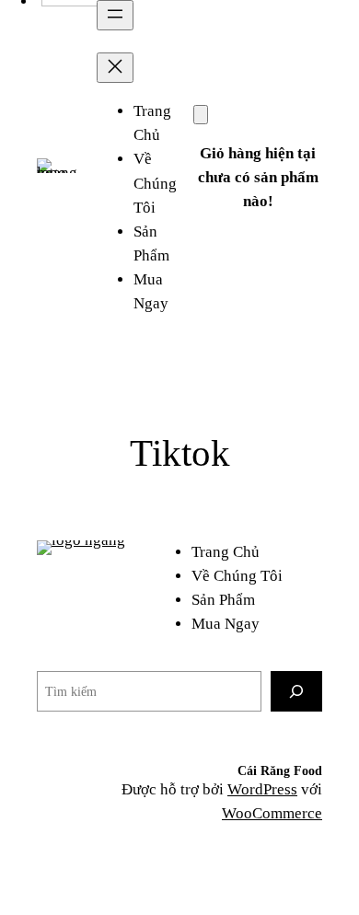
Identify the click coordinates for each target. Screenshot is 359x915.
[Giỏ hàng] (200, 114)
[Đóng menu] (115, 67)
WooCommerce (272, 813)
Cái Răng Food (279, 770)
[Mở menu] (115, 15)
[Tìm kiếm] (296, 691)
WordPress (262, 789)
